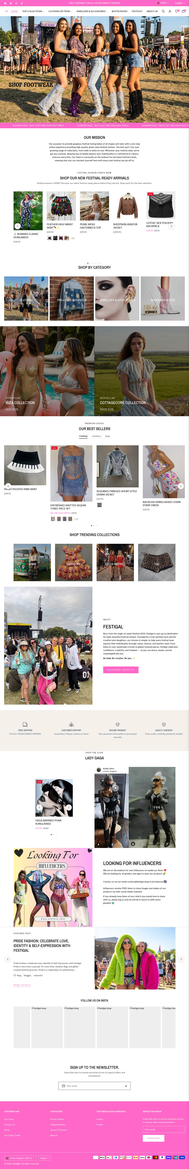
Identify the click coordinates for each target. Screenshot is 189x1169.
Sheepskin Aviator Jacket (125, 226)
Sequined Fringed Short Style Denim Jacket (117, 493)
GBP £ (164, 3)
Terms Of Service (58, 1130)
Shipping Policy (57, 1124)
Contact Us (9, 1124)
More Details (22, 985)
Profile (100, 1124)
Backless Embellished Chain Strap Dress (162, 503)
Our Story (9, 1119)
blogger (27, 975)
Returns (54, 1135)
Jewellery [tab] (96, 436)
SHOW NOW (107, 409)
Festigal (16, 1163)
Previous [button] (18, 226)
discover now (112, 913)
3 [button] (94, 116)
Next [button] (171, 226)
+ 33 (76, 519)
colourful (38, 975)
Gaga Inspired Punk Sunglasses (48, 822)
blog (19, 975)
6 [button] (100, 263)
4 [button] (102, 116)
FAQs (7, 1130)
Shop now (12, 409)
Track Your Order (12, 1135)
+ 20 (72, 238)
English (178, 3)
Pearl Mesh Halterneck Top (90, 226)
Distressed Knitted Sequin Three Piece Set (68, 507)
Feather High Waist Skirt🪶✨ (60, 226)
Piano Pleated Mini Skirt (20, 489)
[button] (163, 11)
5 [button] (109, 116)
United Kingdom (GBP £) (21, 1158)
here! (86, 733)
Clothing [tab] (83, 436)
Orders (100, 1119)
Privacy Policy (57, 1119)
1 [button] (79, 116)
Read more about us (121, 670)
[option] (25, 473)
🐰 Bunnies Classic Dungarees (26, 235)
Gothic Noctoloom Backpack (159, 224)
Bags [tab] (107, 436)
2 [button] (87, 116)
